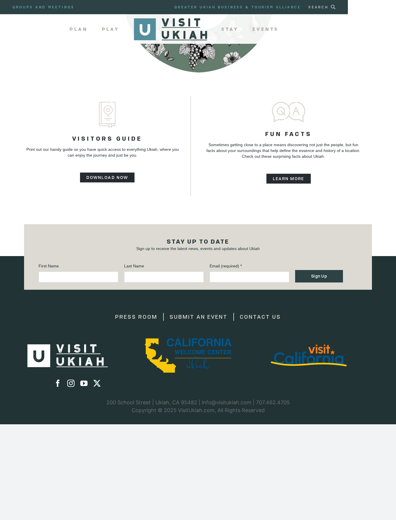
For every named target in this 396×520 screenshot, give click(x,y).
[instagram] (71, 383)
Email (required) (226, 266)
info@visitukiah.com (226, 402)
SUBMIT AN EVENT (199, 316)
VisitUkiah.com (196, 410)
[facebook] (57, 383)
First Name (49, 266)
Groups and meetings (43, 7)
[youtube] (84, 383)
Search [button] (318, 7)
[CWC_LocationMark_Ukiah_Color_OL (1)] (188, 340)
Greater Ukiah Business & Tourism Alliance (237, 7)
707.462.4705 (273, 402)
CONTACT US (260, 316)
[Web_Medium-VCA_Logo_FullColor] (308, 340)
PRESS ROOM (136, 316)
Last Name (134, 266)
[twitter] (97, 383)
